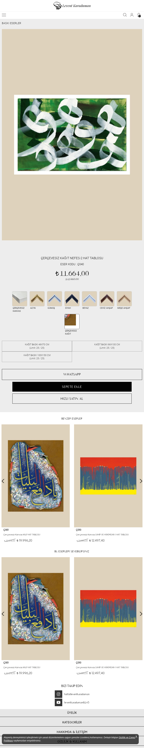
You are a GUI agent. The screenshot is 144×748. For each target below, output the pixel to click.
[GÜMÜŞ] (54, 298)
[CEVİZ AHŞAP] (106, 298)
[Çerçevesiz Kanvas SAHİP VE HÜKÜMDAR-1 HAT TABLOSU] (108, 475)
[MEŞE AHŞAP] (124, 298)
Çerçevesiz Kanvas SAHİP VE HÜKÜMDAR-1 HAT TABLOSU (102, 534)
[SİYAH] (72, 298)
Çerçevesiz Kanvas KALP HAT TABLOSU (21, 534)
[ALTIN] (37, 298)
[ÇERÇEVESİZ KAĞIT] (72, 321)
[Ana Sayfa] (72, 5)
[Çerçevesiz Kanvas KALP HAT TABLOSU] (36, 475)
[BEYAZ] (89, 298)
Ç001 (6, 530)
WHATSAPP (72, 374)
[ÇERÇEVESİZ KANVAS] (19, 298)
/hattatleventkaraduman (76, 694)
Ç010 (78, 530)
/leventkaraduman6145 (76, 702)
